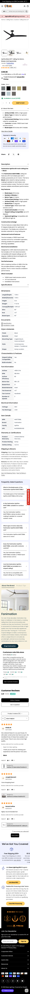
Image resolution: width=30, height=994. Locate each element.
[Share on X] (14, 154)
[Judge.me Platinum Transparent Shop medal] (15, 918)
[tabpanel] (15, 619)
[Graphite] (3, 94)
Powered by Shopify (21, 987)
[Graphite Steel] (3, 88)
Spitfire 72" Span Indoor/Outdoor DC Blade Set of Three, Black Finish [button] (17, 767)
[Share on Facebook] (9, 154)
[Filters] (3, 718)
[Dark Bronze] (24, 88)
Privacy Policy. (12, 947)
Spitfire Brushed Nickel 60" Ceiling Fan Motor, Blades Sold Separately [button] (17, 826)
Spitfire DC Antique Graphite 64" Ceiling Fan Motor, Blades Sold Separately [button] (16, 796)
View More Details (6, 131)
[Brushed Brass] (19, 88)
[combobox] (15, 11)
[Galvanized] (9, 94)
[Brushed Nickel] (14, 88)
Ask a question (15, 705)
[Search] (26, 11)
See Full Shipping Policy (8, 473)
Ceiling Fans (9, 19)
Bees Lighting (10, 987)
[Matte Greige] (14, 94)
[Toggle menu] (2, 6)
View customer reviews (11, 682)
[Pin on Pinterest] (18, 154)
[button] (2, 16)
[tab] (8, 586)
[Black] (9, 88)
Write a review (15, 700)
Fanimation (10, 63)
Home (3, 19)
